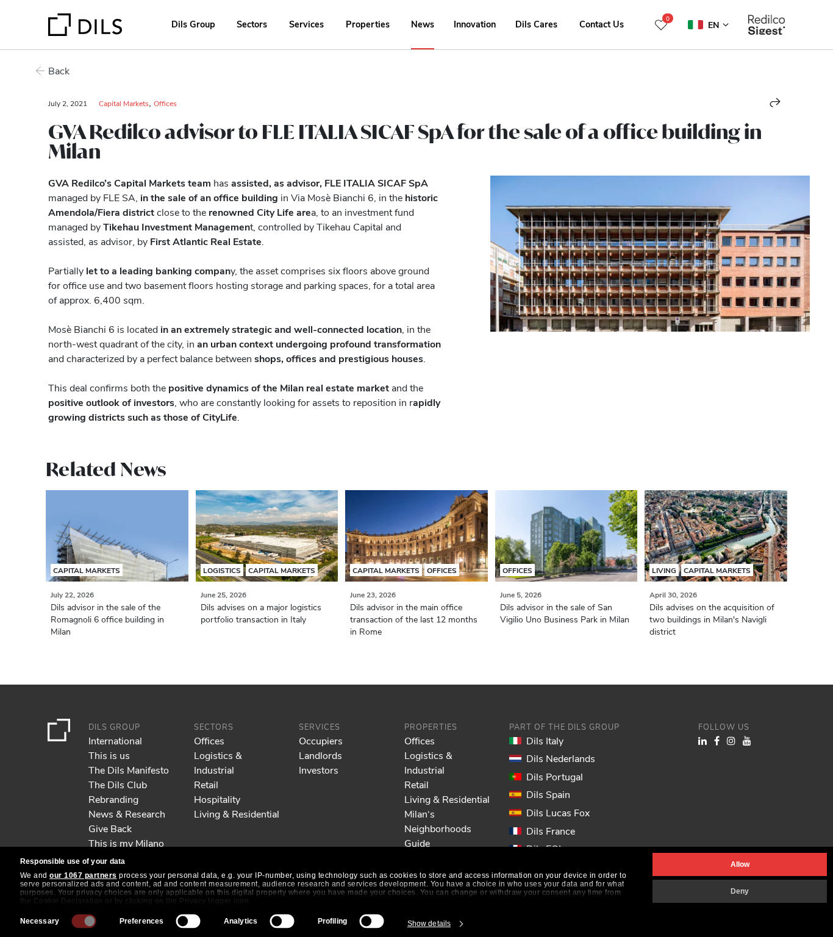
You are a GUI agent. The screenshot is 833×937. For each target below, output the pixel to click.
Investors (318, 769)
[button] (775, 102)
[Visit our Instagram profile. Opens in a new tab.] (731, 740)
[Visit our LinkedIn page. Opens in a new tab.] (702, 740)
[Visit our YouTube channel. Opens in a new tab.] (747, 740)
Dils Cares (536, 24)
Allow (740, 864)
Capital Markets (124, 103)
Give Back (110, 828)
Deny (740, 891)
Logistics (222, 570)
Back (59, 70)
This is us (109, 755)
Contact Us (601, 24)
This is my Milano (126, 842)
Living (664, 570)
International (115, 740)
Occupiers (321, 740)
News (422, 24)
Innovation (475, 24)
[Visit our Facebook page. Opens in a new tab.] (717, 740)
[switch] (188, 921)
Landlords (320, 755)
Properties (368, 24)
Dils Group (193, 24)
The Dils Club (117, 784)
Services (306, 24)
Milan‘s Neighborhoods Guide (437, 828)
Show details (429, 923)
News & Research (126, 813)
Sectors (252, 24)
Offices (165, 103)
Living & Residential (236, 813)
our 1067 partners (83, 875)
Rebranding (113, 799)
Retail (206, 784)
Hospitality (217, 799)
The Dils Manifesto (128, 769)
